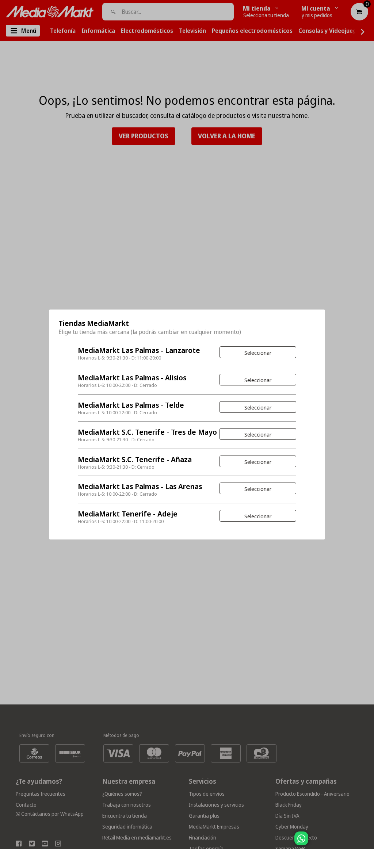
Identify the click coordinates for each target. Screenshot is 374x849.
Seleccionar (257, 352)
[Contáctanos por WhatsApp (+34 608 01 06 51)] (367, 842)
